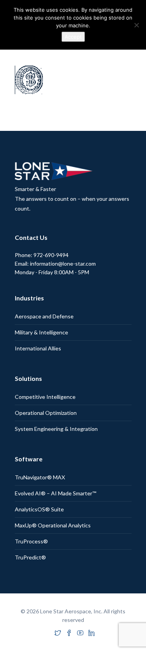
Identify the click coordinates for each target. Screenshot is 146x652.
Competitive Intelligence (45, 396)
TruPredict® (30, 557)
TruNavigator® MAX (40, 477)
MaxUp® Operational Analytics (53, 525)
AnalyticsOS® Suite (39, 509)
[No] (136, 25)
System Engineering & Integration (56, 428)
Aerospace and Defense (44, 316)
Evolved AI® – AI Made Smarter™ (55, 493)
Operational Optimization (46, 412)
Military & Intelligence (41, 332)
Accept (73, 37)
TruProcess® (31, 541)
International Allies (38, 348)
